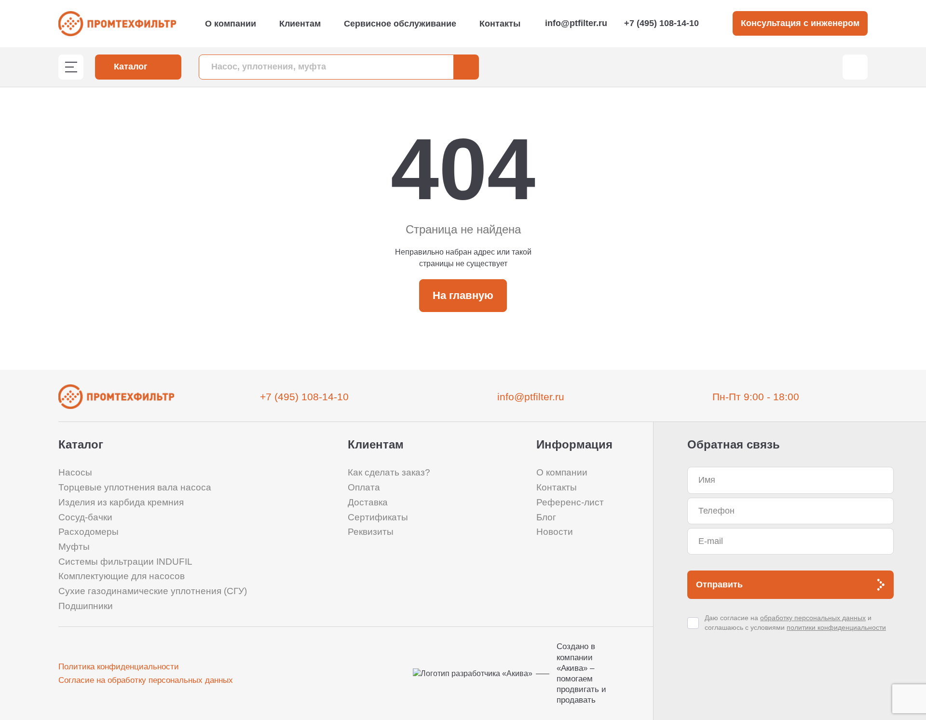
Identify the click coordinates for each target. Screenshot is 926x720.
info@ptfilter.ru (576, 23)
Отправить (719, 584)
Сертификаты (378, 517)
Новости (554, 532)
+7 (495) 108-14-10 (661, 23)
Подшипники (85, 606)
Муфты (74, 547)
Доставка (368, 502)
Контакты (499, 23)
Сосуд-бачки (85, 517)
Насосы (75, 472)
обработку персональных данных (813, 618)
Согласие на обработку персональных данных (145, 680)
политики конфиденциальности (836, 627)
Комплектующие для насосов (121, 576)
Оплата (364, 487)
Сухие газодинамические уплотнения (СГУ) (152, 591)
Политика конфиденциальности (118, 666)
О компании (230, 23)
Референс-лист (570, 502)
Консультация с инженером (800, 23)
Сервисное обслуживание (400, 23)
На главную (463, 295)
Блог (546, 517)
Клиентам (300, 23)
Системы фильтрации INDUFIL (125, 562)
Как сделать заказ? (389, 472)
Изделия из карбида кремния (121, 502)
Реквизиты (371, 532)
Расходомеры (88, 532)
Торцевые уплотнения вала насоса (134, 487)
